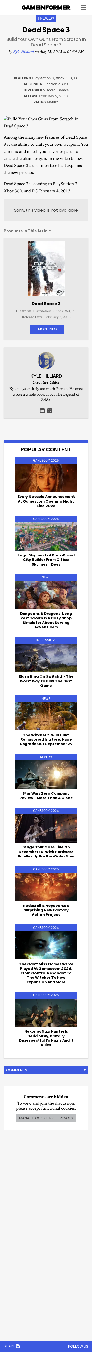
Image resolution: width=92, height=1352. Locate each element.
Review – (46, 795)
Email (42, 410)
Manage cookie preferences (46, 1118)
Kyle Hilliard (23, 52)
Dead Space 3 (46, 304)
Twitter (49, 410)
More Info (47, 329)
